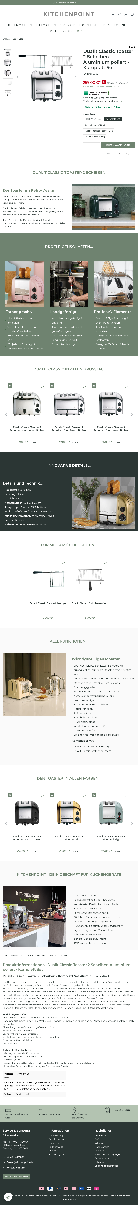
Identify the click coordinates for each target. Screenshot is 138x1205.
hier (122, 101)
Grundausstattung (95, 136)
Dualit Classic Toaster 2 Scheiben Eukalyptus (111, 838)
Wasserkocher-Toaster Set (99, 131)
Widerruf (99, 1143)
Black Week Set (93, 119)
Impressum (101, 1135)
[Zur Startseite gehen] (69, 14)
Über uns (54, 1143)
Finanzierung (56, 1135)
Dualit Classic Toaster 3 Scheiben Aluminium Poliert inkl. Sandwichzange (27, 429)
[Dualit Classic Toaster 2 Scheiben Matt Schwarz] (27, 813)
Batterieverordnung (105, 1158)
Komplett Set (113, 119)
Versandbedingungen (107, 1166)
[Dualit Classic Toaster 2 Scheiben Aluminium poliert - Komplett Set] (46, 77)
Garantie (99, 1150)
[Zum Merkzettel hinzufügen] (42, 387)
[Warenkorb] (132, 14)
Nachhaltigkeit (57, 1154)
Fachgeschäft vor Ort (66, 2)
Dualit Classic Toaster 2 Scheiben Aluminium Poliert (111, 429)
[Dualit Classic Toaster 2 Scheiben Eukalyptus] (111, 813)
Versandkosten (66, 1195)
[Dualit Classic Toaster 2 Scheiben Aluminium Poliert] (111, 403)
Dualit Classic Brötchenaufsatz (90, 603)
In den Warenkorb (118, 145)
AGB (97, 1139)
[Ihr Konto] (125, 14)
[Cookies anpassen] (8, 1197)
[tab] (14, 955)
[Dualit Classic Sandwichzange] (48, 579)
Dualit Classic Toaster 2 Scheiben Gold (69, 838)
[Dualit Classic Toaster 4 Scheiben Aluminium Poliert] (69, 403)
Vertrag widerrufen (16, 1176)
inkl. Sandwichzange (96, 125)
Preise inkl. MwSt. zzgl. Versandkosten (101, 87)
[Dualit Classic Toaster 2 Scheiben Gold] (69, 813)
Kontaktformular (16, 1167)
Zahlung (99, 1162)
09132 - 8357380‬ (15, 1157)
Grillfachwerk (56, 1147)
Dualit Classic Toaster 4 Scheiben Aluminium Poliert (69, 429)
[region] (40, 77)
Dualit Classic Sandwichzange (48, 603)
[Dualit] (132, 47)
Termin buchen (57, 1139)
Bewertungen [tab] (59, 955)
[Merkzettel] (119, 14)
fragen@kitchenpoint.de (20, 1162)
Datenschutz (102, 1147)
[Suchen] (112, 14)
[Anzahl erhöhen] (97, 145)
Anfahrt (53, 1150)
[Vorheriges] (17, 77)
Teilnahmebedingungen (108, 1154)
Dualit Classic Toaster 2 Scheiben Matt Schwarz (27, 838)
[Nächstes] (76, 77)
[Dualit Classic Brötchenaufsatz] (90, 579)
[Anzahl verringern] (86, 145)
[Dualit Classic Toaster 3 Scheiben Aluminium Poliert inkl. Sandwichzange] (27, 403)
